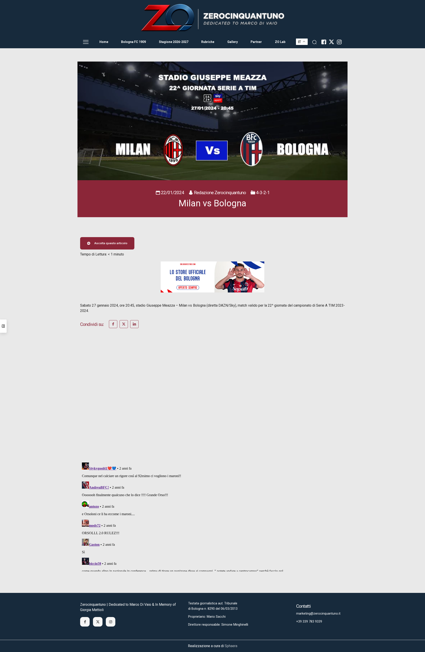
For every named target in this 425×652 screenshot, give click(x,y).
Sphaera (231, 646)
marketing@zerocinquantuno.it (318, 613)
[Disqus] (212, 401)
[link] (212, 18)
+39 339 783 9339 (309, 621)
